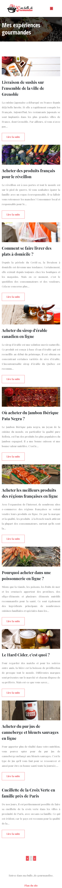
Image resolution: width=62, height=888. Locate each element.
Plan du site (31, 885)
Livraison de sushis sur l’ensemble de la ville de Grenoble (23, 88)
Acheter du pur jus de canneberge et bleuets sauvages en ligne (30, 732)
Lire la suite (13, 136)
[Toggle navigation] (51, 8)
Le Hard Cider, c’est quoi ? (26, 654)
